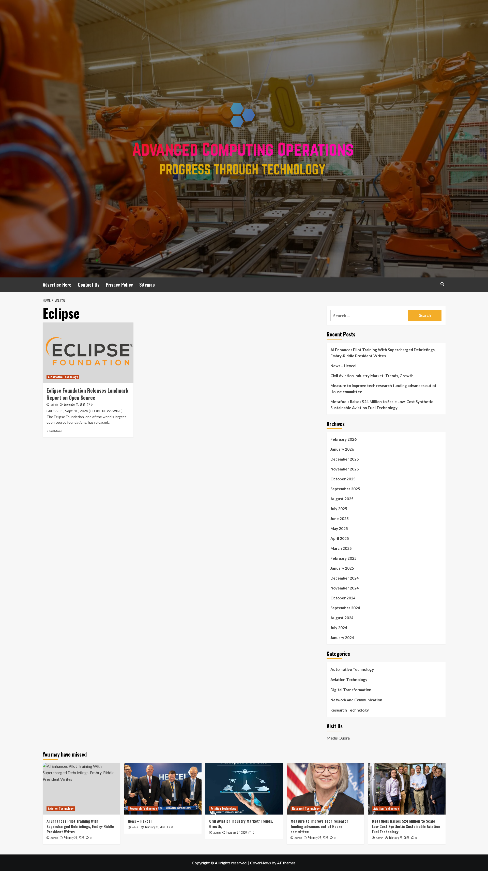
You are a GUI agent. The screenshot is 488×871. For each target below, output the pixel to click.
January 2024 (342, 637)
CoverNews (260, 862)
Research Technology (349, 710)
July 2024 (338, 627)
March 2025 (341, 548)
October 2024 (343, 598)
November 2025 (344, 469)
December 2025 (344, 459)
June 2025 (339, 518)
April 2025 (339, 538)
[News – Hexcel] (163, 789)
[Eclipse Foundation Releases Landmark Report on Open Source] (88, 352)
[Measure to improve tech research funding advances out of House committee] (325, 789)
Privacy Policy (119, 284)
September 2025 (345, 488)
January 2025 (342, 568)
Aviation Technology (348, 679)
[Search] (442, 283)
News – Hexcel (343, 365)
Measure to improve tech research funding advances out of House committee (383, 388)
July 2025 (338, 508)
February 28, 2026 (74, 838)
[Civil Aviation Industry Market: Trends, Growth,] (244, 789)
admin (54, 404)
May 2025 (339, 528)
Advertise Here (57, 284)
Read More (54, 431)
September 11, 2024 (74, 404)
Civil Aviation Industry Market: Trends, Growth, (372, 375)
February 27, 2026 (236, 832)
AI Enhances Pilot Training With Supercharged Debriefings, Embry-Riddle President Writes (382, 352)
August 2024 (342, 617)
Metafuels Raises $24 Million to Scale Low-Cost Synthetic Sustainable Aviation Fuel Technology (381, 404)
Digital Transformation (350, 689)
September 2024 (345, 608)
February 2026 (343, 439)
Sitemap (147, 284)
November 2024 (344, 588)
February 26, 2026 (399, 838)
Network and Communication (356, 700)
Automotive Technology (63, 377)
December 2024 (344, 578)
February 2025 (343, 558)
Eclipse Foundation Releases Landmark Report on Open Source (87, 394)
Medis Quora (338, 737)
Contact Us (88, 284)
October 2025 (343, 479)
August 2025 (342, 498)
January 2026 (342, 449)
